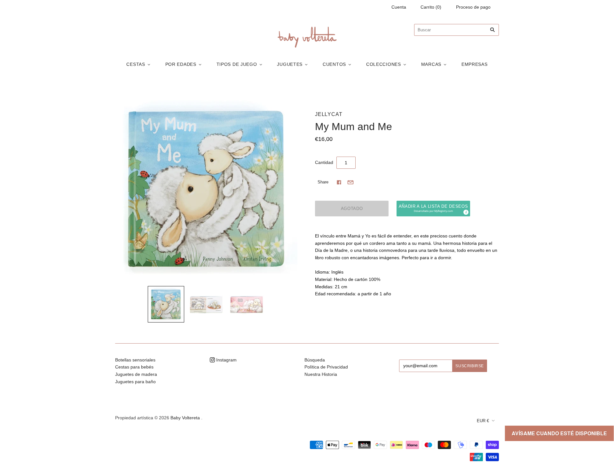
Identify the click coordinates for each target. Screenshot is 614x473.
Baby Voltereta (185, 417)
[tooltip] (465, 212)
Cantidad (324, 162)
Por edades (180, 64)
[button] (433, 208)
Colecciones (383, 64)
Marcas (431, 64)
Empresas (474, 64)
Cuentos (334, 64)
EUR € (483, 420)
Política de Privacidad (326, 366)
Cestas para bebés (134, 366)
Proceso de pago (473, 7)
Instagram (226, 359)
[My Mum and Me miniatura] (166, 304)
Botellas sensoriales (135, 359)
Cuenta (398, 7)
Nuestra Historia (320, 374)
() (431, 7)
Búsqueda (314, 359)
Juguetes (290, 64)
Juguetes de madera (136, 374)
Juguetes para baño (135, 381)
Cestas (135, 64)
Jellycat (328, 114)
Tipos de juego (236, 64)
